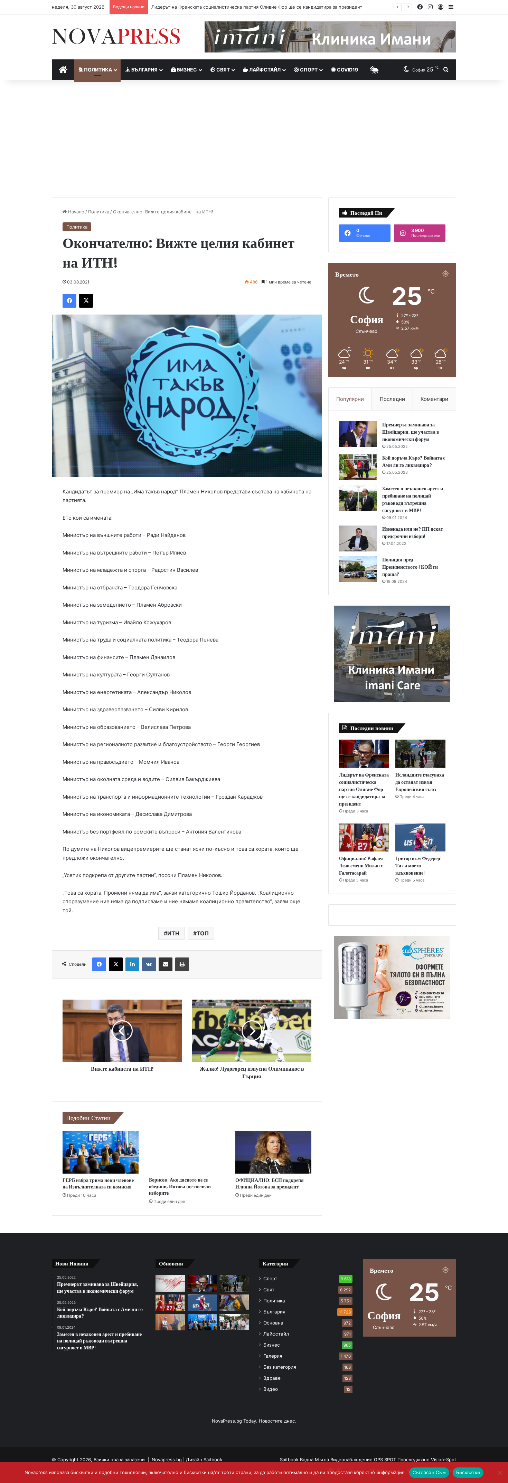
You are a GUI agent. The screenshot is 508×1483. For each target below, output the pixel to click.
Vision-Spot (443, 1459)
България (144, 70)
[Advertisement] (254, 138)
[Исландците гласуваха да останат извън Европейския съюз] (420, 754)
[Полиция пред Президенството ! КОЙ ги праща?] (358, 569)
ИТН (173, 933)
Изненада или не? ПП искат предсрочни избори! (412, 533)
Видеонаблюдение (352, 1459)
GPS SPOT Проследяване (402, 1459)
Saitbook (213, 1459)
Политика (97, 70)
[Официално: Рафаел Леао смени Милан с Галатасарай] (364, 838)
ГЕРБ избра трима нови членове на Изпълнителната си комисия (98, 1183)
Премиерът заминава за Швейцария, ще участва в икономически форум (410, 432)
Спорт (308, 70)
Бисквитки (468, 1472)
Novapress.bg (167, 1459)
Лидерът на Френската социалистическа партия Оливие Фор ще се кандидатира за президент (364, 789)
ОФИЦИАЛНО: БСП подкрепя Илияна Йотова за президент (269, 1183)
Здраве (272, 1378)
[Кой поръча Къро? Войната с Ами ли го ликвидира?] (358, 467)
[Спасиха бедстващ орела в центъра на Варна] (234, 1302)
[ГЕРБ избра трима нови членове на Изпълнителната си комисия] (101, 1152)
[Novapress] (116, 36)
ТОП (203, 933)
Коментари (434, 399)
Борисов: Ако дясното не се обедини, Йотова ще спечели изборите (180, 1186)
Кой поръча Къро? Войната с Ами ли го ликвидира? (413, 461)
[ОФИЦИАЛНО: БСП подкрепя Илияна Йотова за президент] (273, 1152)
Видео (270, 1389)
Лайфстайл (264, 70)
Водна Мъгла (315, 1459)
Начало (75, 211)
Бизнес (186, 70)
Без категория (279, 1367)
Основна (273, 1323)
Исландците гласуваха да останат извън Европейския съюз (217, 7)
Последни (392, 399)
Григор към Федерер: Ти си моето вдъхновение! (418, 865)
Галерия (272, 1356)
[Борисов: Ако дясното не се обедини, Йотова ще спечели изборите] (187, 1152)
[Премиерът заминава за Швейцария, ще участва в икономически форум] (358, 434)
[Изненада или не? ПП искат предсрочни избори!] (358, 538)
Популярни (350, 399)
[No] (499, 1472)
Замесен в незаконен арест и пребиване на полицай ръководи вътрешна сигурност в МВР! (412, 499)
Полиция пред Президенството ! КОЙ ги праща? (410, 567)
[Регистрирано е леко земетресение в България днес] (170, 1283)
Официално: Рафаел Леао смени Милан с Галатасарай (361, 865)
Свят (222, 70)
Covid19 (347, 70)
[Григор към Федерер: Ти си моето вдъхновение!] (420, 837)
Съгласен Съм (429, 1472)
